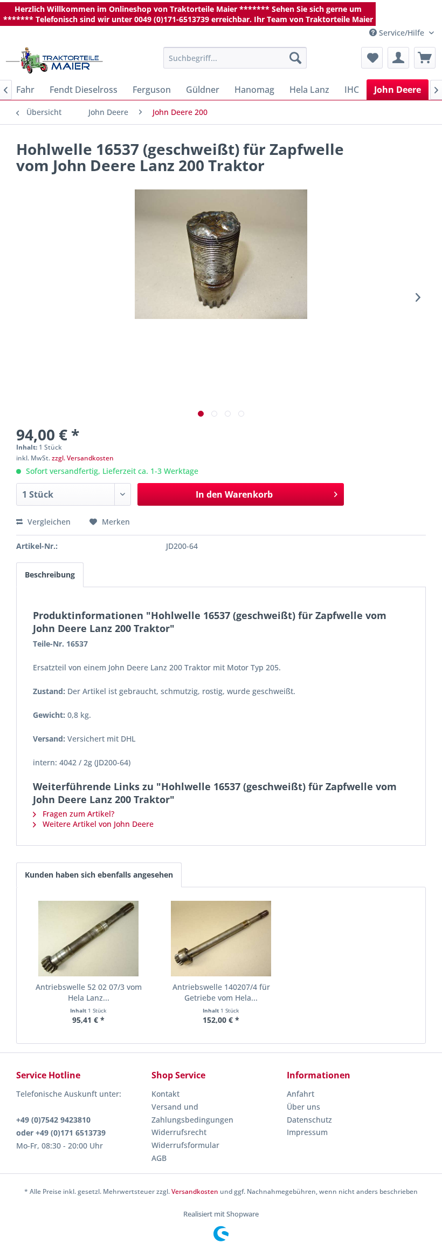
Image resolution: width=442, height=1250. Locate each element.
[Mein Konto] (398, 58)
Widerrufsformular (185, 1145)
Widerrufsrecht (178, 1132)
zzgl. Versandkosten (83, 458)
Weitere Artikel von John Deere (97, 824)
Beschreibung (50, 574)
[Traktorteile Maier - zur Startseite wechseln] (54, 60)
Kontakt (165, 1094)
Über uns (303, 1107)
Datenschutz (309, 1120)
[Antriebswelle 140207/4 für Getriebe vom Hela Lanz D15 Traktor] (221, 938)
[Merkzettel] (372, 58)
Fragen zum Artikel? (77, 814)
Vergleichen (48, 522)
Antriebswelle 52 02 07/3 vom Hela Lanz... (89, 992)
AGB (159, 1158)
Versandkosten (194, 1191)
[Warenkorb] (425, 58)
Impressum (307, 1132)
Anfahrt (300, 1094)
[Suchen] (295, 58)
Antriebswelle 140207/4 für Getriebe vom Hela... (221, 992)
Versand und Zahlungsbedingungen (192, 1113)
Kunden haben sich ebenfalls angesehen (99, 874)
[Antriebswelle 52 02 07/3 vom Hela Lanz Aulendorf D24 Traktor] (88, 938)
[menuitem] (235, 58)
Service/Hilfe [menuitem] (401, 33)
